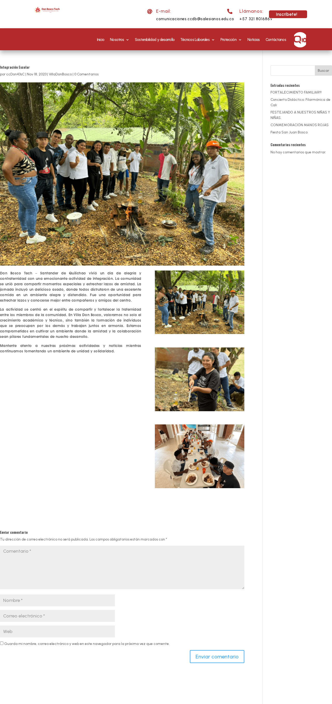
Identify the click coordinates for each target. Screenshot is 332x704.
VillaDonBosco (60, 74)
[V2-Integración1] (200, 379)
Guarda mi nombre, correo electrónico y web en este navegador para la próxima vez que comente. (87, 644)
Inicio (101, 39)
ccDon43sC (15, 74)
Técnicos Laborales (195, 39)
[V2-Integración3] (200, 456)
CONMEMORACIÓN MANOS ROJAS (300, 125)
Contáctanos (276, 39)
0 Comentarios (86, 74)
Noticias (253, 39)
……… (300, 39)
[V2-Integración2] (200, 302)
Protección (228, 39)
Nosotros (117, 39)
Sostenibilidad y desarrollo (155, 39)
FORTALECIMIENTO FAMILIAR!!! (296, 92)
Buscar (323, 70)
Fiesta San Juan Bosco (289, 132)
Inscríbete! (286, 14)
